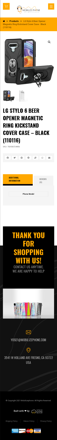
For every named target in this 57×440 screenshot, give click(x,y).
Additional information (14, 179)
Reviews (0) (42, 180)
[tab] (18, 180)
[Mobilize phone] (28, 9)
